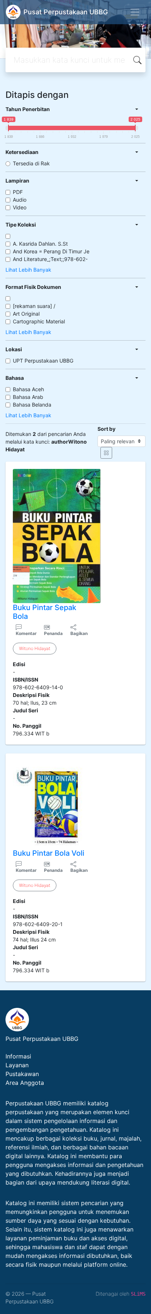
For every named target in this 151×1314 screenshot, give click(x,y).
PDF (18, 192)
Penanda (53, 633)
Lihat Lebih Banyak (28, 270)
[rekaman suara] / (34, 306)
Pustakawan (22, 1074)
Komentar (26, 633)
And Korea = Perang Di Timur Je (51, 251)
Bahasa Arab (28, 397)
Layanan (17, 1065)
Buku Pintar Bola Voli (48, 853)
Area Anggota (24, 1082)
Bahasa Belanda (32, 404)
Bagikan (79, 633)
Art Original (26, 314)
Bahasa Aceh (28, 389)
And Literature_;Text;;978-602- (50, 259)
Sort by (106, 429)
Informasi (18, 1056)
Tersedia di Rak (31, 163)
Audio (19, 200)
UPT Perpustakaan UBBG (43, 360)
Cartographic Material (39, 321)
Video (19, 207)
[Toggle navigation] (135, 12)
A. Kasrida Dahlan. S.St (40, 244)
